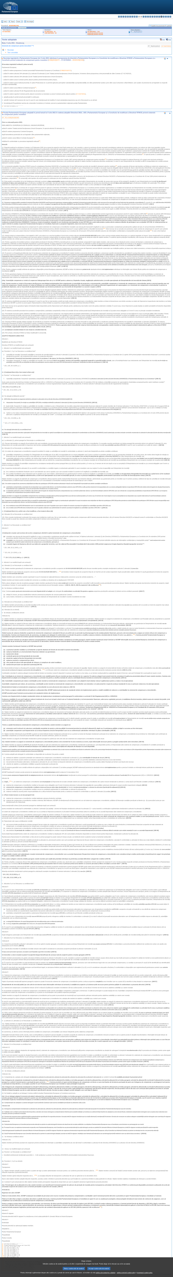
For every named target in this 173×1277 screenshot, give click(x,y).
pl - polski (157, 16)
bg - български (119, 16)
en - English (134, 16)
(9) (2, 1254)
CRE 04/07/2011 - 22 (50, 33)
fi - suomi (168, 16)
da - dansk (126, 16)
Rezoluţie (10, 50)
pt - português (159, 16)
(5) (2, 1249)
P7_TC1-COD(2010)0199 (10, 118)
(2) (2, 1245)
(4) (2, 1248)
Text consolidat (12, 52)
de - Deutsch (128, 16)
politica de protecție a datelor (105, 1273)
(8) (2, 1253)
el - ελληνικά (132, 16)
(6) (2, 1250)
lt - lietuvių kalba (148, 16)
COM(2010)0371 (54, 60)
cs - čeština (123, 16)
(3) (2, 1246)
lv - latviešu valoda (146, 16)
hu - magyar (150, 16)
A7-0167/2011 (6, 31)
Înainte (18, 21)
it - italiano (143, 16)
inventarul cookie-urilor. (145, 1273)
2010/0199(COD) (14, 25)
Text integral (30, 21)
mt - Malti (152, 16)
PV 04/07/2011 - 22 (50, 31)
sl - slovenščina (166, 16)
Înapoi (12, 21)
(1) (2, 106)
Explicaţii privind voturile (95, 33)
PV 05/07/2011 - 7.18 (93, 31)
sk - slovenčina (164, 16)
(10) (3, 1255)
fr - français (137, 16)
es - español (121, 16)
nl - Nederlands (155, 16)
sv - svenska (170, 16)
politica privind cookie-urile (126, 1273)
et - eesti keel (130, 16)
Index (5, 21)
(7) (2, 1251)
